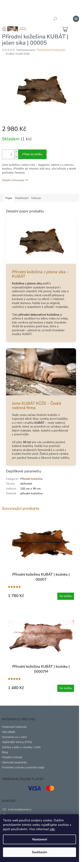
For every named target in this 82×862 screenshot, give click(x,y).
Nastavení (39, 839)
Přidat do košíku (32, 154)
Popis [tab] (8, 198)
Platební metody (12, 757)
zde (52, 829)
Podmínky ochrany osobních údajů (23, 767)
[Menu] (76, 19)
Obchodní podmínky (14, 762)
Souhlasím (39, 852)
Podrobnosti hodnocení (51, 50)
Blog (5, 752)
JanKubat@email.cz (19, 809)
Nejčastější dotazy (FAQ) (17, 742)
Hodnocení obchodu (14, 727)
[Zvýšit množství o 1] (16, 152)
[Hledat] (55, 19)
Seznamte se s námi (14, 737)
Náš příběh (8, 732)
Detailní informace (13, 180)
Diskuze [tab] (36, 198)
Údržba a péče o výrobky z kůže (21, 747)
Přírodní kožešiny (31, 479)
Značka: (18, 54)
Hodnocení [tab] (21, 198)
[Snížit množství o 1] (16, 156)
